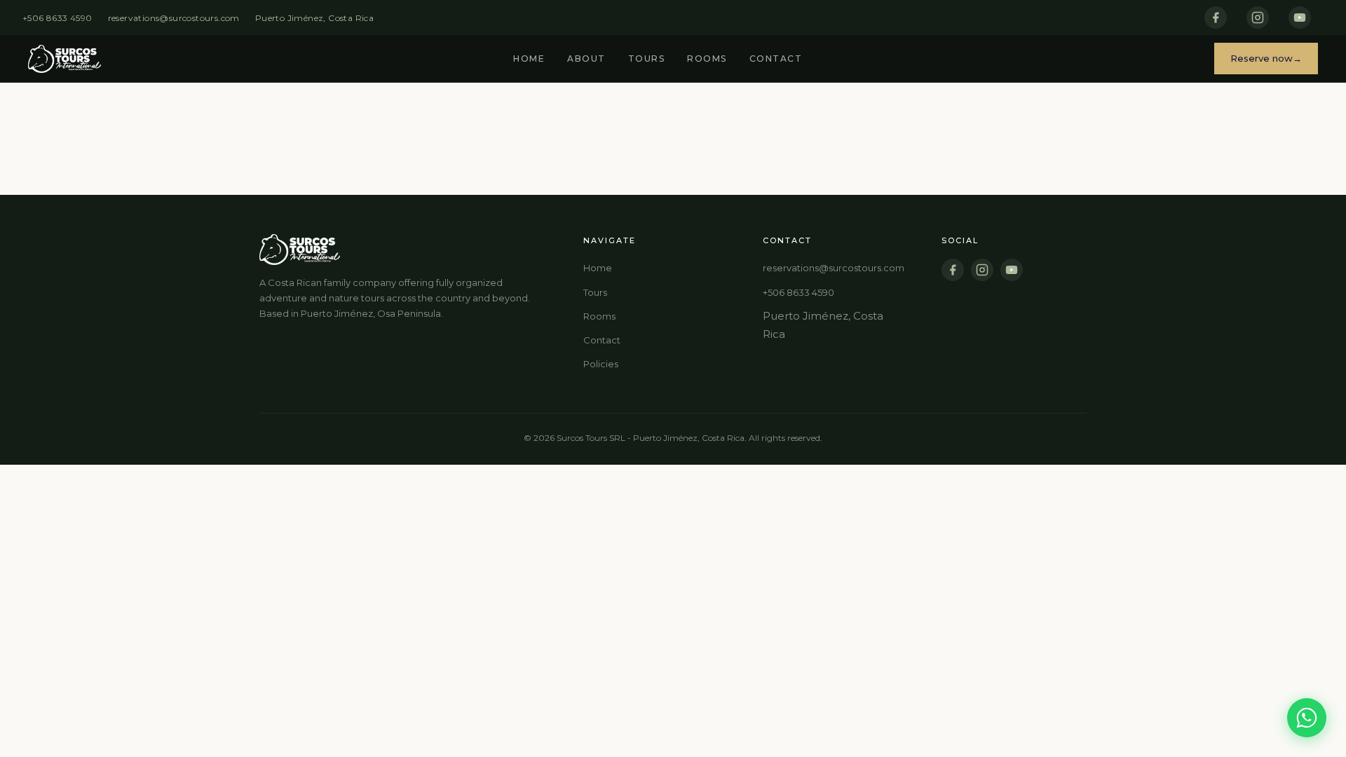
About (586, 58)
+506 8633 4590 (57, 18)
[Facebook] (1215, 17)
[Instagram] (1257, 17)
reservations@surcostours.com (174, 18)
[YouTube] (1300, 17)
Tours (646, 58)
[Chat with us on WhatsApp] (1306, 717)
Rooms (707, 58)
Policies (600, 363)
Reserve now (1261, 58)
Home (529, 58)
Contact (776, 58)
